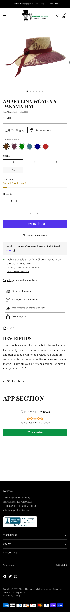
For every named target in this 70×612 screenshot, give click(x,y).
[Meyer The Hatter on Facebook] (5, 577)
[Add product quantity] (6, 201)
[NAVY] (37, 146)
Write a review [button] (35, 432)
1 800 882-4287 (10, 505)
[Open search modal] (57, 15)
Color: (11, 139)
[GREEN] (22, 146)
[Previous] (5, 4)
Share (10, 328)
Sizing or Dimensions (22, 291)
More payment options (35, 234)
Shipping (8, 280)
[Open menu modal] (4, 15)
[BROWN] (6, 146)
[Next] (65, 4)
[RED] (45, 146)
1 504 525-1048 (28, 505)
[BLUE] (30, 146)
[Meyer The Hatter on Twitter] (10, 577)
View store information (18, 271)
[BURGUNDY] (14, 146)
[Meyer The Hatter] (35, 15)
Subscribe (61, 565)
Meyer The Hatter (26, 589)
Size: (6, 155)
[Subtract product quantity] (16, 201)
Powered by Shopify (11, 595)
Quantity (7, 194)
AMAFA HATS (10, 111)
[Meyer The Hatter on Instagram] (16, 577)
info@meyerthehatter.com (17, 510)
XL (13, 169)
